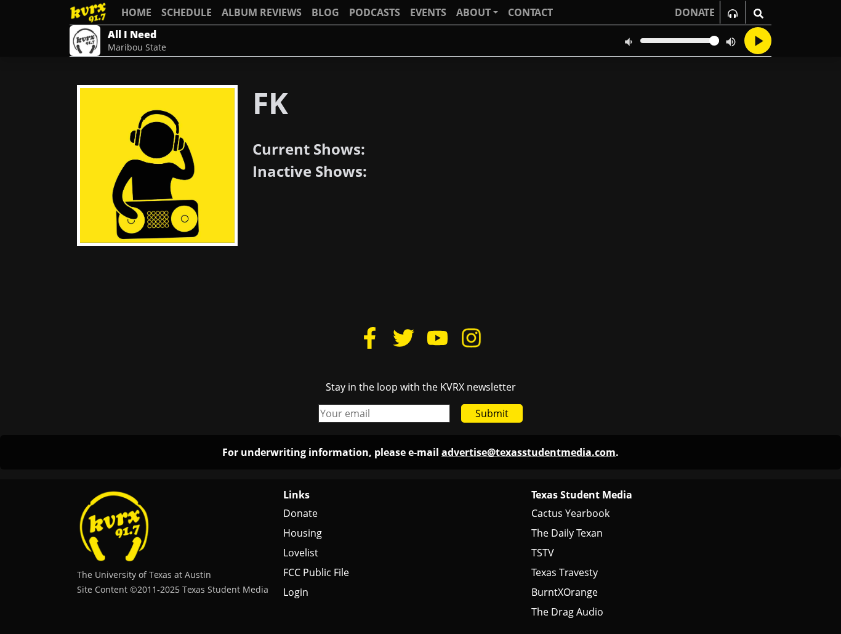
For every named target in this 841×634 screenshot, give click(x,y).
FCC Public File (316, 572)
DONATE (695, 12)
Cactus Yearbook (570, 513)
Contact (530, 12)
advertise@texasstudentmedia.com (528, 452)
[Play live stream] (757, 40)
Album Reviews (262, 12)
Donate (300, 513)
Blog (325, 12)
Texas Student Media (581, 495)
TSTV (542, 552)
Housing (302, 533)
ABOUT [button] (473, 12)
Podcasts (374, 12)
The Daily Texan (567, 533)
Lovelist (300, 552)
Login (295, 592)
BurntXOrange (564, 592)
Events (428, 12)
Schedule (186, 12)
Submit (492, 413)
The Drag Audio (567, 612)
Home (136, 12)
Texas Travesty (564, 572)
